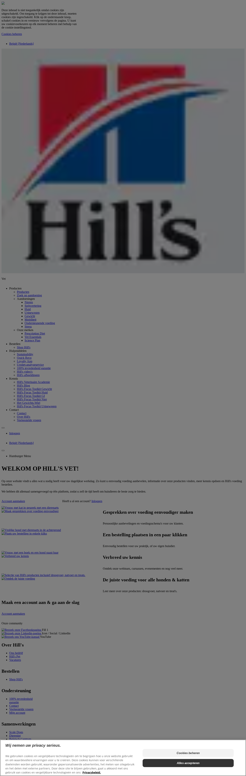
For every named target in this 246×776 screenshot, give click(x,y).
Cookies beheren (188, 753)
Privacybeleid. (91, 772)
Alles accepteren (188, 763)
